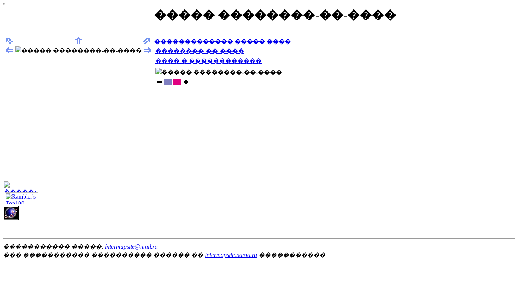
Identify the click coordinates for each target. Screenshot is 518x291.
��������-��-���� (199, 51)
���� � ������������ (208, 61)
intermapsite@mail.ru (131, 246)
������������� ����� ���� (222, 41)
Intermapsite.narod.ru (231, 255)
